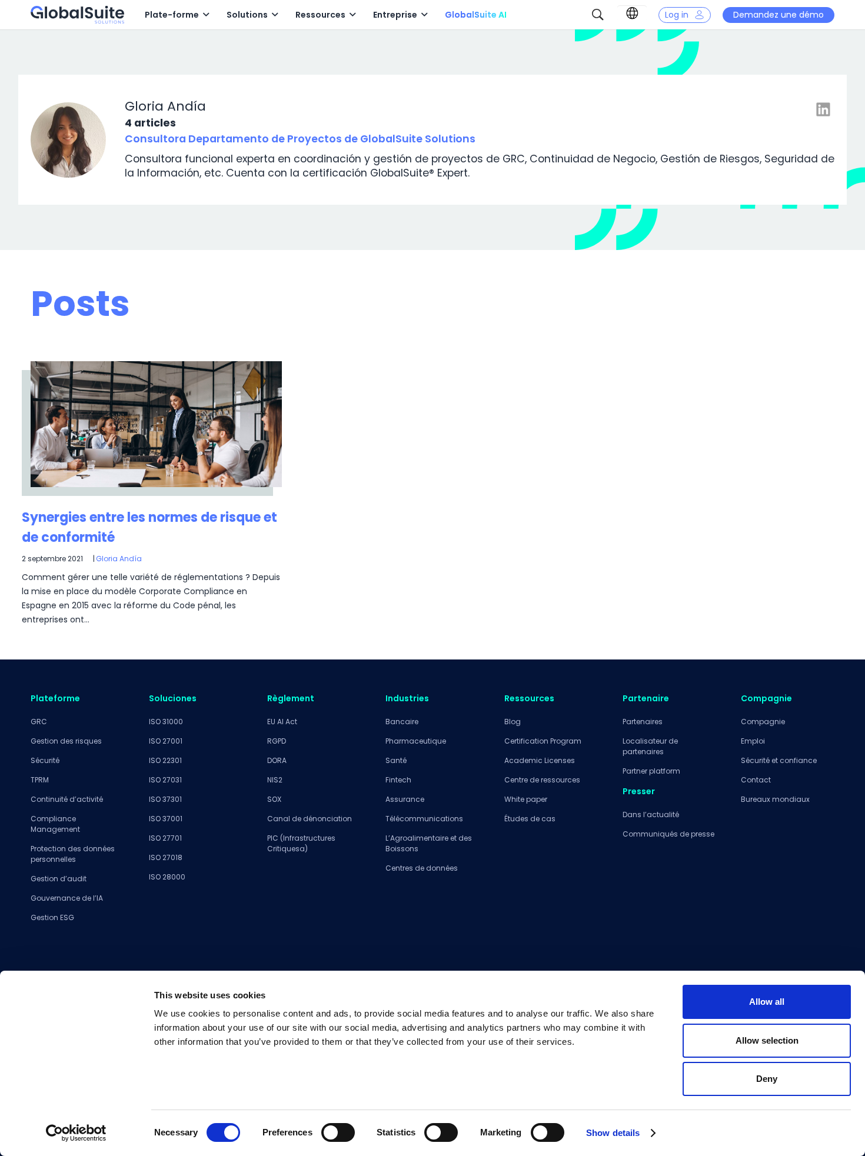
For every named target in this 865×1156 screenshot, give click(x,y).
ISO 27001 (165, 741)
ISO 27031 (165, 780)
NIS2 (274, 780)
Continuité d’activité (67, 799)
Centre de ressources (542, 780)
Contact (756, 780)
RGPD (276, 741)
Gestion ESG (52, 917)
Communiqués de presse (668, 834)
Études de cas (529, 819)
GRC (39, 722)
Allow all (766, 1002)
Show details (613, 1133)
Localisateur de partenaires (650, 746)
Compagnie (763, 722)
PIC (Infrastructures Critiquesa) (301, 843)
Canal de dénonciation (309, 819)
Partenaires (643, 722)
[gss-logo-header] (77, 15)
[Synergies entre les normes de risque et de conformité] (156, 424)
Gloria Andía (119, 559)
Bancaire (401, 722)
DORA (277, 760)
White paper (525, 799)
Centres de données (421, 868)
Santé (396, 760)
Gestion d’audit (58, 879)
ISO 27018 (165, 857)
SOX (274, 799)
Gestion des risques (66, 741)
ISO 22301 (165, 760)
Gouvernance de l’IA (67, 898)
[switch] (338, 1132)
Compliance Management (55, 824)
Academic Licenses (539, 760)
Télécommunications (424, 819)
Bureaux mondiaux (775, 799)
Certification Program (542, 741)
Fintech (398, 780)
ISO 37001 (165, 819)
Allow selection (767, 1040)
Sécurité (45, 760)
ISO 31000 (166, 722)
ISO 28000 (167, 877)
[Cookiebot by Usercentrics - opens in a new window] (76, 1133)
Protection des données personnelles (73, 854)
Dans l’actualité (651, 814)
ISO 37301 (165, 799)
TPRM (40, 780)
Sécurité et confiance (779, 760)
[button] (206, 15)
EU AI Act (282, 722)
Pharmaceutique (415, 741)
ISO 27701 (165, 838)
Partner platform (651, 771)
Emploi (753, 741)
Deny (766, 1079)
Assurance (404, 799)
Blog (512, 722)
